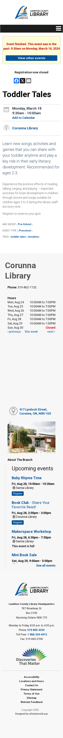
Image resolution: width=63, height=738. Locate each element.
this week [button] (31, 331)
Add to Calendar (23, 117)
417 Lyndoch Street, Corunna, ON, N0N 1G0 (35, 411)
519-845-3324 (36, 630)
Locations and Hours (31, 681)
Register (17, 493)
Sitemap (31, 697)
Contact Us (31, 685)
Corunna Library (25, 128)
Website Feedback (31, 702)
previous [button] (15, 331)
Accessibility (31, 677)
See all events (45, 565)
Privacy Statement (31, 689)
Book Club (31, 505)
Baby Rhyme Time (27, 478)
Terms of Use (31, 693)
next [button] (50, 331)
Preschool (25, 230)
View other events (31, 58)
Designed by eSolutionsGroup (31, 713)
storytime (33, 236)
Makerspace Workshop (31, 531)
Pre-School (24, 224)
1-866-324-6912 (37, 634)
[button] (58, 29)
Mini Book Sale (24, 555)
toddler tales (18, 236)
